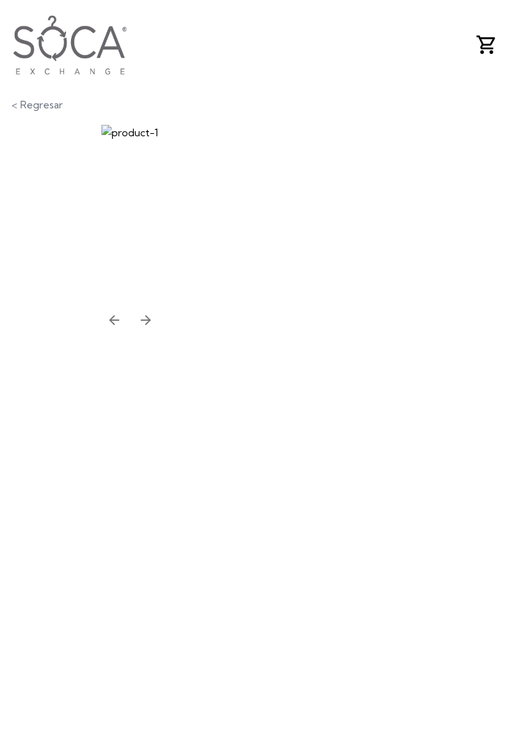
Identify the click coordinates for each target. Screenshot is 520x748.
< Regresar (37, 104)
